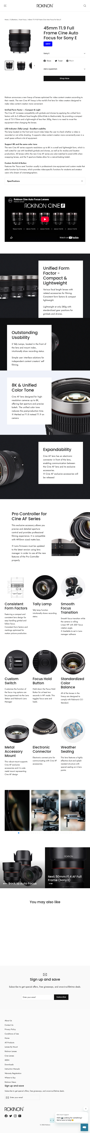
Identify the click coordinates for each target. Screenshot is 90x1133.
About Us (8, 1020)
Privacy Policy (10, 1029)
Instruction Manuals (12, 1069)
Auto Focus (22, 19)
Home (7, 19)
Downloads (9, 1064)
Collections (13, 19)
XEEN (7, 1060)
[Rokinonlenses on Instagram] (15, 1115)
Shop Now (64, 78)
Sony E (46, 53)
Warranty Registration (13, 1073)
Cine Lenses (9, 1055)
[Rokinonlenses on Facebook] (6, 1115)
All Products (9, 1042)
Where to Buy (10, 1077)
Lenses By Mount (11, 1047)
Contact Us (9, 1025)
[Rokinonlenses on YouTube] (19, 1115)
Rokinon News (10, 1082)
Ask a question (50, 69)
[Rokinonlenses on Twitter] (10, 1115)
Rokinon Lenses (11, 1051)
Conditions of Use (12, 1033)
